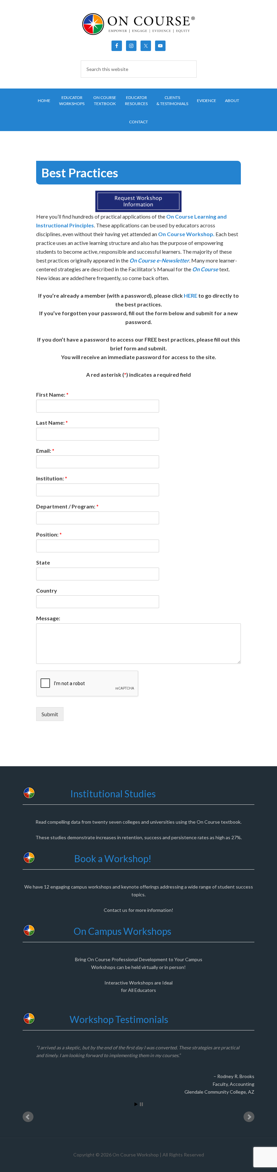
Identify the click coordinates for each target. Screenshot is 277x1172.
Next (249, 1117)
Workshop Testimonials (119, 1019)
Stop (141, 1104)
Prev (28, 1117)
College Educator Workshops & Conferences (138, 24)
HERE (190, 295)
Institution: (51, 478)
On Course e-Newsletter (159, 260)
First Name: (52, 394)
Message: (48, 618)
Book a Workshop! (112, 858)
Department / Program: (67, 506)
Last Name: (52, 422)
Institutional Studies (113, 793)
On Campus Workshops (122, 931)
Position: (49, 534)
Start (136, 1104)
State (43, 562)
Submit (50, 714)
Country (46, 590)
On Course (205, 269)
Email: (45, 450)
